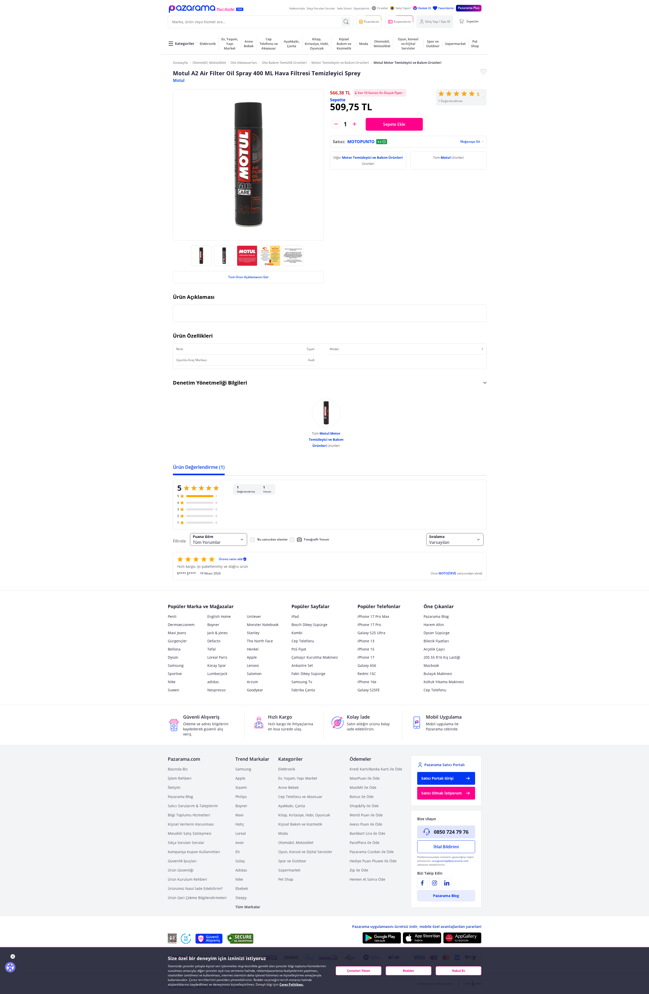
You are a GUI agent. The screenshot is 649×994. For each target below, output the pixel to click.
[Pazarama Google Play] (382, 937)
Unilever (254, 616)
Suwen (173, 690)
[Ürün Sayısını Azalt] (336, 124)
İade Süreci (344, 8)
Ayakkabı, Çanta (291, 805)
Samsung (176, 665)
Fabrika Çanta (303, 690)
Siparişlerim (361, 8)
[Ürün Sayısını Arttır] (354, 124)
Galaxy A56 (367, 665)
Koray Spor (216, 665)
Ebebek (241, 888)
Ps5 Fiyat (298, 649)
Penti (172, 616)
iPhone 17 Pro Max (373, 616)
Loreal (240, 833)
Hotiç (239, 824)
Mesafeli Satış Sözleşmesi (189, 833)
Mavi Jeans (177, 632)
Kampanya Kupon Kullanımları (194, 851)
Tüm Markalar (247, 906)
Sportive (175, 673)
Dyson (173, 657)
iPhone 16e (367, 681)
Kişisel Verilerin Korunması (191, 824)
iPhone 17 (366, 657)
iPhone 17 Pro (369, 624)
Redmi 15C (367, 673)
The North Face (260, 641)
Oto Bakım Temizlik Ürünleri (284, 62)
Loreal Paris (217, 657)
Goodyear (255, 690)
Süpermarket (289, 870)
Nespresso (216, 690)
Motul (178, 80)
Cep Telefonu (302, 641)
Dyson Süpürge (437, 632)
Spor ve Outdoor (292, 860)
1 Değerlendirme (450, 101)
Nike (171, 681)
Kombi (296, 632)
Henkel (253, 649)
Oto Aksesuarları (244, 62)
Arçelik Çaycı (434, 649)
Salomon (254, 673)
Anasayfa (180, 62)
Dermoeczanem (181, 624)
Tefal (211, 649)
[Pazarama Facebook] (422, 883)
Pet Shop (285, 879)
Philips (241, 796)
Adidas (241, 870)
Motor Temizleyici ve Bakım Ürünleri (340, 62)
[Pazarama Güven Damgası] (186, 939)
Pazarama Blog (436, 616)
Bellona (174, 649)
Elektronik (286, 769)
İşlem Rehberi (180, 778)
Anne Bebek (288, 787)
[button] (192, 9)
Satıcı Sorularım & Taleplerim (193, 805)
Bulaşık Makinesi (438, 673)
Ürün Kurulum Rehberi (187, 879)
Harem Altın (434, 624)
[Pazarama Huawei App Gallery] (462, 938)
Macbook (431, 665)
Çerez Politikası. (291, 984)
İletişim (174, 787)
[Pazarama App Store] (422, 937)
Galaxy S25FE (369, 690)
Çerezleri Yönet (358, 970)
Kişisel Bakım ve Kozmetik (300, 824)
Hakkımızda (297, 8)
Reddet (408, 970)
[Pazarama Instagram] (434, 883)
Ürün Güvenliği (181, 870)
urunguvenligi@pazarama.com (450, 861)
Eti (237, 851)
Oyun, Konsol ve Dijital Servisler (305, 851)
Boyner (213, 624)
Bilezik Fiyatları (436, 641)
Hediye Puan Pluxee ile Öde (373, 860)
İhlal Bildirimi (446, 847)
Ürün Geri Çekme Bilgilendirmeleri (197, 897)
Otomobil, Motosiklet (209, 62)
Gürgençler (177, 641)
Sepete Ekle (394, 124)
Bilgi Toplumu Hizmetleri (189, 815)
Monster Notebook (262, 624)
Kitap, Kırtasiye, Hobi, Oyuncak (304, 815)
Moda (283, 833)
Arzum (252, 681)
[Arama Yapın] (346, 21)
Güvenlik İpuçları (182, 860)
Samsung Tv (301, 681)
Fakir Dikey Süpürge (308, 673)
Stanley (253, 632)
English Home (219, 616)
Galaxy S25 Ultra (371, 632)
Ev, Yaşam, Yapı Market (297, 778)
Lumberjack (217, 673)
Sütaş (240, 860)
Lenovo (253, 665)
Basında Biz (178, 769)
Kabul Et (458, 970)
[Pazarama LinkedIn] (447, 883)
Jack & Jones (217, 632)
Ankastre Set (302, 665)
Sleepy (241, 897)
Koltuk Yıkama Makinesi (444, 681)
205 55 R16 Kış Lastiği (442, 657)
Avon (239, 842)
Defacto (213, 641)
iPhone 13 (366, 641)
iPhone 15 (366, 649)
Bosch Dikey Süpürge (309, 624)
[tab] (199, 467)
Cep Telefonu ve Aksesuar (300, 796)
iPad (295, 616)
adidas (213, 681)
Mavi (239, 815)
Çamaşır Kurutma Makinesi (314, 657)
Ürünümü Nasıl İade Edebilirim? (195, 888)
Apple (252, 657)
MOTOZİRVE (448, 573)
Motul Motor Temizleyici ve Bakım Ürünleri (407, 62)
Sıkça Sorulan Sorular (321, 8)
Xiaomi (241, 787)
